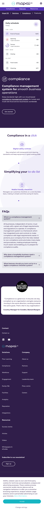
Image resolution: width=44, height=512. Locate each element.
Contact (5, 328)
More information (20, 496)
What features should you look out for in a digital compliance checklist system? (20, 264)
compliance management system (15, 99)
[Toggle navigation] (3, 3)
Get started (9, 111)
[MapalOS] (22, 3)
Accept (22, 501)
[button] (18, 163)
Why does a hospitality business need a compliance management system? (19, 255)
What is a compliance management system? (18, 218)
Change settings (21, 507)
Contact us (5, 333)
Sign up (8, 464)
